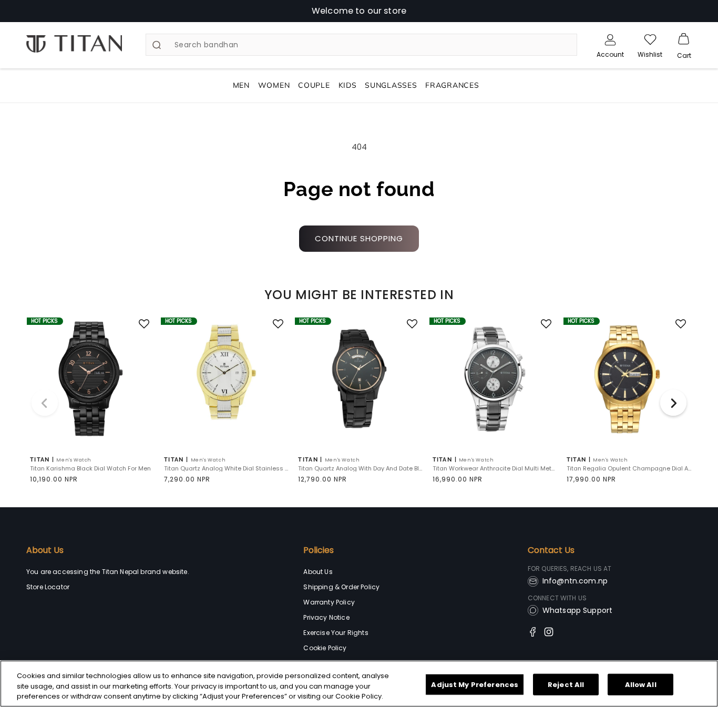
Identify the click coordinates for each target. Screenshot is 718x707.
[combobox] (361, 45)
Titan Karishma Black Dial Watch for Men (90, 469)
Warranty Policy (328, 602)
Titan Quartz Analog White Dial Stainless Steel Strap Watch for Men (226, 469)
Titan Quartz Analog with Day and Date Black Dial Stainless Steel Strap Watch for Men (360, 469)
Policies (318, 550)
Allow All (641, 684)
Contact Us (551, 550)
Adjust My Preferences (474, 684)
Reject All (566, 684)
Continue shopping (359, 238)
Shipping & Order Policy (341, 586)
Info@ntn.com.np (575, 581)
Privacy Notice (326, 617)
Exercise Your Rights (335, 632)
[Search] (156, 45)
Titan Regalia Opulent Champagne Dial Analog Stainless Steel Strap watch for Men (629, 469)
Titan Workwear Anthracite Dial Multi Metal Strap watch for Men (495, 469)
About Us (45, 550)
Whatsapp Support (577, 610)
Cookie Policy (324, 647)
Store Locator (47, 586)
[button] (684, 39)
